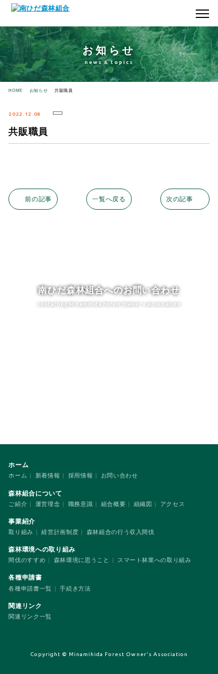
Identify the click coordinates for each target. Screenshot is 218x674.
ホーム (17, 475)
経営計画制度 (59, 532)
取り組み (20, 532)
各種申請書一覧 (30, 588)
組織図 (143, 504)
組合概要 (113, 504)
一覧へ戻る (108, 199)
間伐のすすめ (27, 560)
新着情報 (47, 475)
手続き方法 (75, 588)
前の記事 (38, 199)
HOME (15, 90)
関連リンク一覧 (30, 616)
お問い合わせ (119, 475)
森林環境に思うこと (82, 560)
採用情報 (80, 475)
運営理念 (47, 504)
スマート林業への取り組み (154, 560)
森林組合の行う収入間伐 (121, 532)
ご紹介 (17, 504)
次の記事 (179, 199)
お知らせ (39, 90)
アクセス (172, 504)
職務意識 (80, 504)
